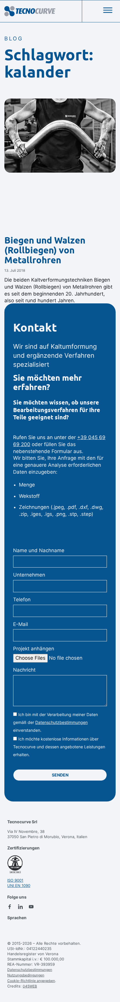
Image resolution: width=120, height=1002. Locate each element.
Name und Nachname (38, 550)
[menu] (108, 10)
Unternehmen (29, 575)
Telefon (22, 599)
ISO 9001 (15, 880)
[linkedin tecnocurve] (20, 906)
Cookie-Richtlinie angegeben (31, 980)
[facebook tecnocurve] (9, 906)
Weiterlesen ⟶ (22, 311)
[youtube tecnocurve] (31, 906)
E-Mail (20, 624)
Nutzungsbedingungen (25, 975)
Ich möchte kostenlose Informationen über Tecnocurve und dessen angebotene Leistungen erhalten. (59, 746)
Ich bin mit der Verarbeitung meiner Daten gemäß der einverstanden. (55, 722)
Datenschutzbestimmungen (61, 722)
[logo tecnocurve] (29, 11)
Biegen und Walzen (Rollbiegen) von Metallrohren (44, 250)
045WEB (30, 986)
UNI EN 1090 (18, 885)
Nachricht (24, 670)
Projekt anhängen (33, 649)
